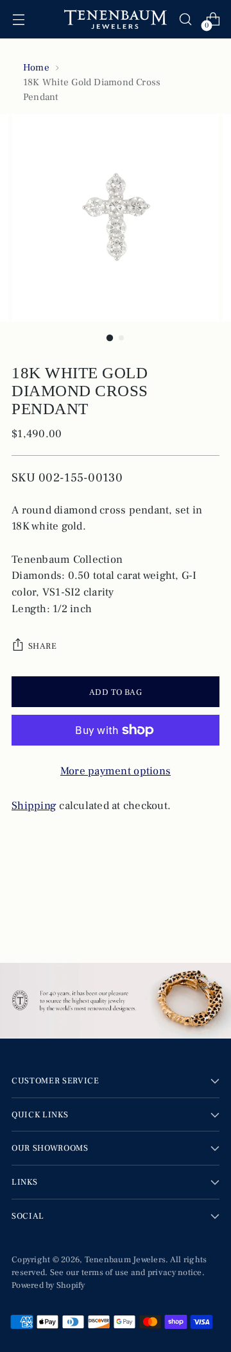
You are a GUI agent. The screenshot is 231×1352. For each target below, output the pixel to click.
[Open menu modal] (18, 19)
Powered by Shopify (48, 1285)
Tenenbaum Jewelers (125, 1259)
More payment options (115, 771)
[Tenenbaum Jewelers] (115, 19)
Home (36, 67)
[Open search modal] (185, 19)
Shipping (34, 806)
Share (42, 645)
